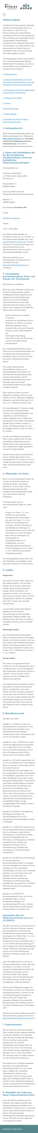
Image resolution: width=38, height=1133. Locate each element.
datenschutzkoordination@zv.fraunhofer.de (19, 1018)
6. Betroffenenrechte (10, 109)
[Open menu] (4, 14)
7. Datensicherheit (9, 114)
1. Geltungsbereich (10, 74)
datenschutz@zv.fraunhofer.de (14, 242)
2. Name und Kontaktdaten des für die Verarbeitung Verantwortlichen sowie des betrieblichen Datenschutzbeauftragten (18, 82)
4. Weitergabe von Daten (12, 98)
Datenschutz (17, 1129)
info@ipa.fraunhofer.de (11, 218)
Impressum (7, 1129)
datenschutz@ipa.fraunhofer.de (14, 265)
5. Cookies (6, 103)
